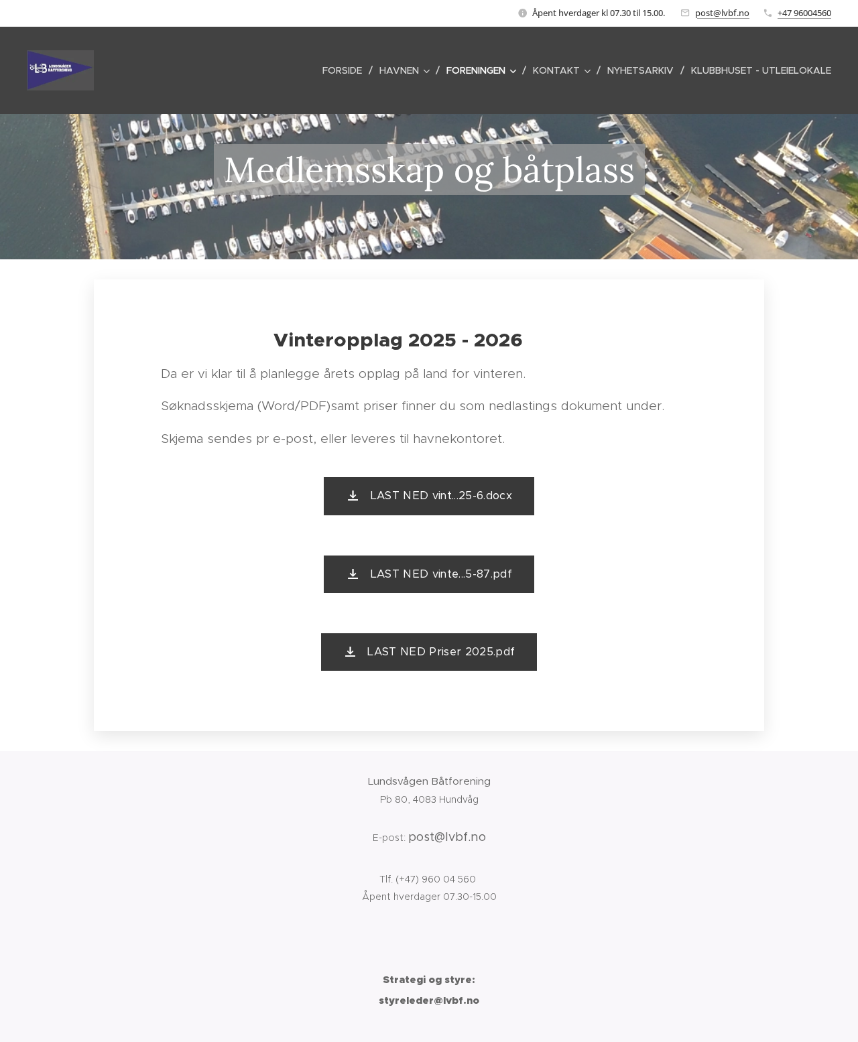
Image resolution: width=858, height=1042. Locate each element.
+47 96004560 (804, 13)
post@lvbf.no (722, 13)
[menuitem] (346, 70)
